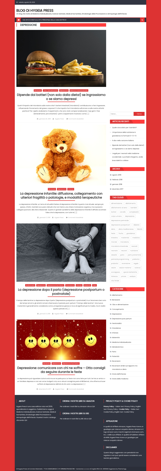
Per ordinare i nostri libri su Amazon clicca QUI (77, 406)
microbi (114, 242)
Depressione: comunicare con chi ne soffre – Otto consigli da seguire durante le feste (61, 370)
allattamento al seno (119, 208)
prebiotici (136, 259)
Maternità (87, 285)
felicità (139, 229)
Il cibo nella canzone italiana (123, 140)
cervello (123, 212)
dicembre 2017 (117, 189)
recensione (126, 263)
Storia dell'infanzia (119, 374)
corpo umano (116, 216)
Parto (94, 285)
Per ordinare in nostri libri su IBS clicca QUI (75, 419)
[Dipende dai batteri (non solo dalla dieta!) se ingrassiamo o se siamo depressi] (61, 58)
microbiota (124, 242)
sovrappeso (115, 272)
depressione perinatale (120, 220)
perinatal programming (120, 259)
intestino (114, 238)
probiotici (114, 263)
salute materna (125, 268)
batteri (113, 212)
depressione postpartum (120, 225)
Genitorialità (116, 323)
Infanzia (70, 189)
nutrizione (134, 251)
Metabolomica (117, 347)
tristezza (114, 276)
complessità (134, 212)
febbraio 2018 (117, 180)
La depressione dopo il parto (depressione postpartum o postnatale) (61, 292)
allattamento (131, 203)
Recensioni (116, 361)
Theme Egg (122, 469)
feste (113, 233)
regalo (136, 263)
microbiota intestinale (119, 246)
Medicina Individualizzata (79, 90)
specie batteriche (130, 272)
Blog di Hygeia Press (34, 10)
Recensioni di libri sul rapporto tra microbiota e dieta (124, 367)
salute (113, 268)
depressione (129, 216)
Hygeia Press (59, 119)
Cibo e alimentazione (50, 90)
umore (123, 276)
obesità (114, 255)
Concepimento (118, 309)
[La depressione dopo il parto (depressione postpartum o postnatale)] (61, 252)
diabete (136, 225)
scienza (137, 268)
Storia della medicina (120, 379)
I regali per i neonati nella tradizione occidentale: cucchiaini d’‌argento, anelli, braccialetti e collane (127, 157)
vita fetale (115, 281)
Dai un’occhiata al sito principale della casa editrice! (44, 20)
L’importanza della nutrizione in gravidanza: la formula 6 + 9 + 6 (124, 134)
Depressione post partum (55, 285)
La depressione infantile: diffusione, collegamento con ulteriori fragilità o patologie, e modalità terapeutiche (61, 196)
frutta (121, 233)
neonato (114, 251)
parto (122, 255)
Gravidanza (70, 285)
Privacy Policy (130, 406)
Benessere (37, 90)
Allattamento (30, 285)
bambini (134, 208)
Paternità (115, 356)
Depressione (64, 90)
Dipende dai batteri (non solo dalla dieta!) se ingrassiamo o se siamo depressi (61, 97)
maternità (125, 238)
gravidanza (130, 233)
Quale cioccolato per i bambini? (124, 127)
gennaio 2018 (117, 184)
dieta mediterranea (126, 229)
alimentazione (116, 203)
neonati (134, 246)
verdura (132, 276)
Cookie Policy (109, 412)
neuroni (124, 251)
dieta (113, 229)
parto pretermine (134, 255)
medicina (136, 238)
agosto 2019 (116, 175)
